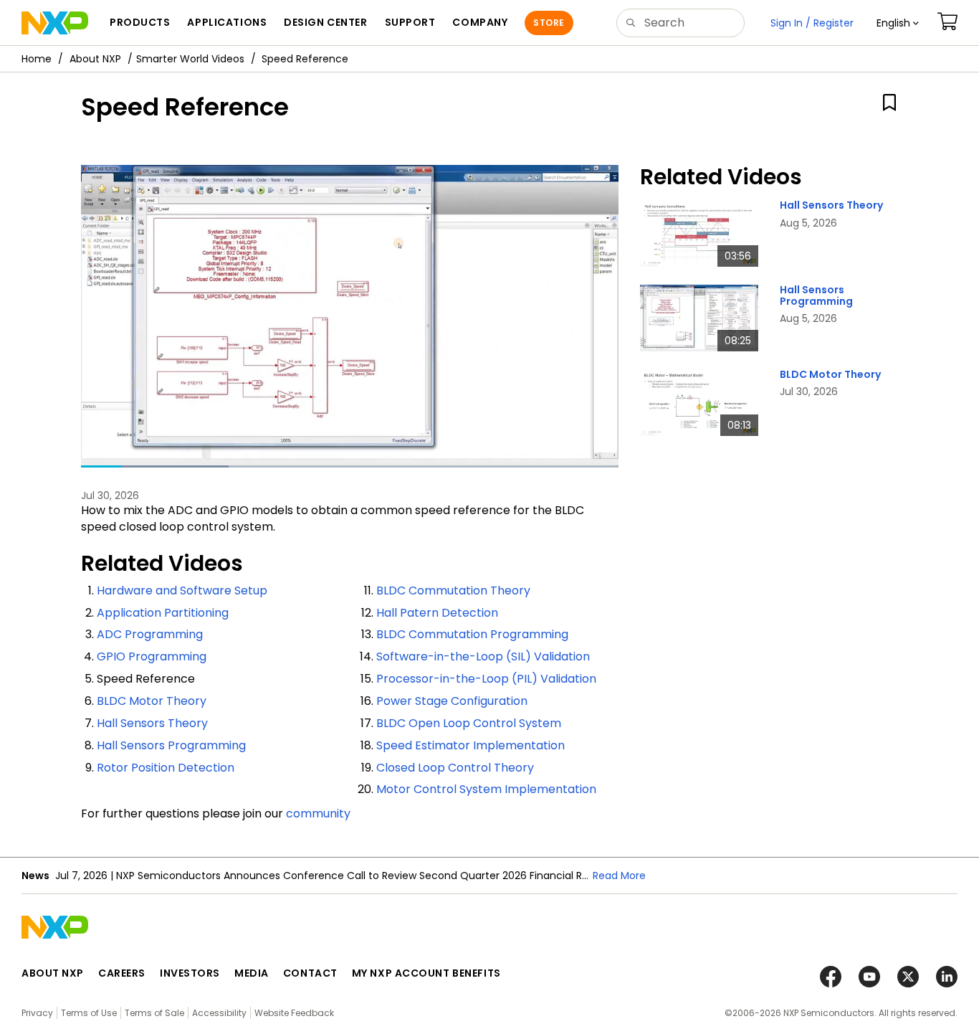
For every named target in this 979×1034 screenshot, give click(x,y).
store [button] (548, 22)
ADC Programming (150, 634)
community (318, 813)
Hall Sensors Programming (171, 745)
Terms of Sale (154, 1013)
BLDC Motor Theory (151, 701)
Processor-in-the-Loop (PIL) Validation (486, 678)
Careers (121, 973)
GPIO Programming (151, 656)
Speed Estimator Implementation (470, 745)
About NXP (95, 59)
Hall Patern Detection (437, 612)
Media (251, 973)
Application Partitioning (163, 612)
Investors (190, 973)
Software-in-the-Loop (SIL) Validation (483, 656)
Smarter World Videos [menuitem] (190, 59)
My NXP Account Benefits (426, 973)
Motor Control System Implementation (486, 789)
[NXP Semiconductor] (55, 23)
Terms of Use (89, 1013)
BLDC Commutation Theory (453, 590)
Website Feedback (294, 1013)
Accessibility (219, 1013)
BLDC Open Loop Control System (468, 723)
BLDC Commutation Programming (472, 634)
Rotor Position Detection (165, 767)
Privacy (37, 1013)
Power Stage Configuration (451, 701)
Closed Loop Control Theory (455, 767)
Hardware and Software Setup (182, 590)
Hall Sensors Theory (152, 723)
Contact (310, 973)
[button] (897, 22)
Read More (619, 875)
